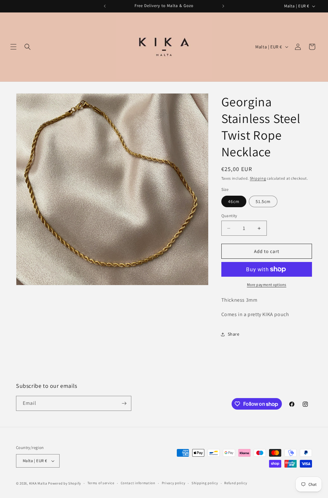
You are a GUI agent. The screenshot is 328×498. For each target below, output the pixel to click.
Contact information (138, 483)
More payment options (266, 284)
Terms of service (100, 483)
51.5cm (263, 201)
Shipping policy (205, 483)
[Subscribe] (124, 403)
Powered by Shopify (64, 483)
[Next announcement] (223, 6)
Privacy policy (173, 483)
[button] (13, 47)
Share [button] (234, 334)
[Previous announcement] (105, 6)
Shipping (258, 178)
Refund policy (235, 483)
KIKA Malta (38, 483)
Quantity (229, 215)
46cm (234, 201)
